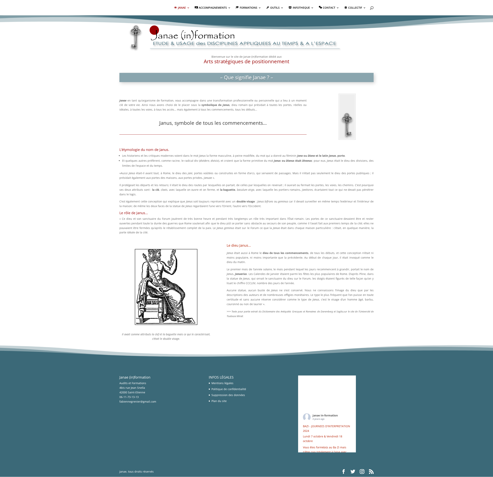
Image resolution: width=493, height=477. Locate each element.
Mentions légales (222, 383)
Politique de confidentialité (228, 389)
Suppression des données (228, 395)
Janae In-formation (325, 415)
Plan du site (219, 401)
